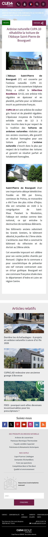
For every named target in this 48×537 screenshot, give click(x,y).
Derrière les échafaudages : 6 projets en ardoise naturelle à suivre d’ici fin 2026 (23, 340)
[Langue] (30, 4)
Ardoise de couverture (24, 437)
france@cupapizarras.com (38, 523)
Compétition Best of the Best (24, 466)
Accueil (5, 10)
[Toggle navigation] (43, 4)
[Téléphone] (19, 4)
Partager (37, 23)
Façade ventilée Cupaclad (24, 444)
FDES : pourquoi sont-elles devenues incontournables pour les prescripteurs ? (23, 408)
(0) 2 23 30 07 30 (41, 521)
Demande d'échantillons (24, 460)
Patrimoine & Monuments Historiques (24, 447)
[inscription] (25, 4)
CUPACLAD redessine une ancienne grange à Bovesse (22, 374)
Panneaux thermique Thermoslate (24, 441)
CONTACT (4, 514)
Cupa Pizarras (16, 534)
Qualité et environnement (24, 469)
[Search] (37, 4)
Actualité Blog (17, 10)
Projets (6, 23)
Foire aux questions (24, 463)
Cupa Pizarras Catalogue (24, 456)
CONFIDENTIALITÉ (14, 514)
